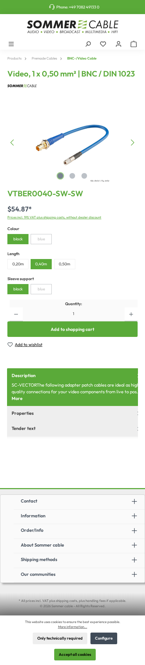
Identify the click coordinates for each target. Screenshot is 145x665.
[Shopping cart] (133, 44)
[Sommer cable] (72, 86)
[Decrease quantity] (16, 314)
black (18, 238)
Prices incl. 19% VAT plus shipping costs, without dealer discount (54, 217)
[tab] (76, 387)
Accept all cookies (75, 654)
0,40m (41, 263)
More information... (72, 626)
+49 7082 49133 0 (84, 7)
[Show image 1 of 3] (60, 176)
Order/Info (32, 530)
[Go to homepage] (72, 27)
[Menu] (11, 44)
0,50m (64, 263)
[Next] (132, 142)
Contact (29, 501)
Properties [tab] (23, 413)
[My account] (118, 44)
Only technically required (60, 638)
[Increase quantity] (131, 314)
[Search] (88, 44)
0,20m (18, 263)
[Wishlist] (103, 44)
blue (41, 238)
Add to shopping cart (72, 329)
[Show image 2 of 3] (72, 176)
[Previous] (12, 142)
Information (33, 515)
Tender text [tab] (24, 428)
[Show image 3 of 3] (84, 176)
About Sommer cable (42, 545)
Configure (104, 638)
